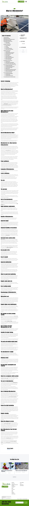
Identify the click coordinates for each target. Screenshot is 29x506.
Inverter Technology (6, 37)
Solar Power (13, 483)
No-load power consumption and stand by (11, 69)
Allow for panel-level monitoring (10, 57)
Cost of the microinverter (9, 48)
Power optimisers (8, 43)
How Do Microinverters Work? (7, 40)
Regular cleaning (8, 74)
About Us (13, 492)
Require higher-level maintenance (10, 62)
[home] (5, 2)
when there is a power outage (4, 378)
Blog (12, 491)
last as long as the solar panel (12, 396)
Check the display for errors (9, 75)
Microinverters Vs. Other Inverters (8, 41)
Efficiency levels (8, 68)
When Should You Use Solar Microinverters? (9, 39)
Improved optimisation (8, 56)
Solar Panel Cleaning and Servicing (15, 485)
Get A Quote (13, 489)
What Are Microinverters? (7, 38)
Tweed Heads (21, 484)
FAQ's (12, 490)
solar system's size (8, 150)
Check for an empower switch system (10, 70)
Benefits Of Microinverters (7, 50)
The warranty (7, 47)
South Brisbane (22, 485)
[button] (26, 1)
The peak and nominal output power (10, 66)
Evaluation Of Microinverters (7, 44)
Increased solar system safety (9, 53)
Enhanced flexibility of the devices (10, 52)
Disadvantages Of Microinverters (8, 60)
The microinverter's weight (9, 67)
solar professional (8, 442)
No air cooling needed (8, 59)
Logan (20, 483)
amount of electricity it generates (7, 104)
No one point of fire (8, 54)
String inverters (8, 42)
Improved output (8, 51)
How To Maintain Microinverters (8, 72)
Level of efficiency (8, 45)
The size (7, 46)
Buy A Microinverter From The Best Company (9, 429)
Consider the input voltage (9, 65)
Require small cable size (9, 58)
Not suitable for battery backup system (10, 63)
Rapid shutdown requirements (9, 49)
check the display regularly (7, 423)
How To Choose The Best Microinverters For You (10, 64)
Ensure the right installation (9, 73)
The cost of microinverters (9, 71)
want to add (8, 321)
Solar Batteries (13, 486)
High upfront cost (8, 61)
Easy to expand (8, 55)
